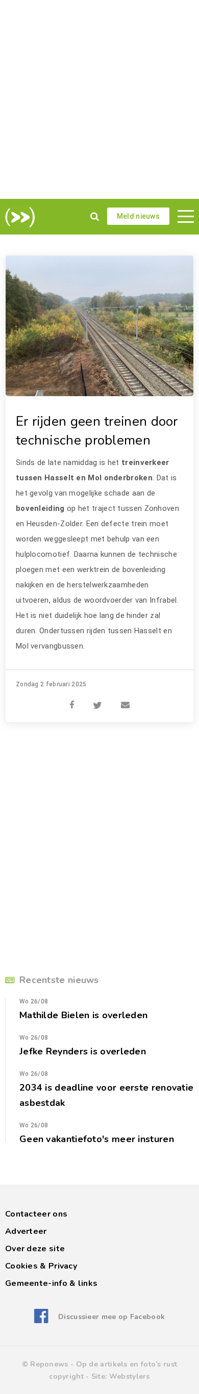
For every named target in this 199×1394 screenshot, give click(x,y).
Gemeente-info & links (51, 1283)
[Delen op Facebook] (71, 699)
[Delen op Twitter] (97, 699)
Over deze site (35, 1248)
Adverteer (26, 1231)
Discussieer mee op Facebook (111, 1317)
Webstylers (129, 1376)
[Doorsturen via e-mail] (125, 699)
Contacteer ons (36, 1214)
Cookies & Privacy (41, 1266)
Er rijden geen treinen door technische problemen (97, 430)
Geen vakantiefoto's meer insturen (96, 1139)
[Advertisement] (99, 99)
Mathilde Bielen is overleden (83, 1015)
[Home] (18, 217)
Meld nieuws (138, 216)
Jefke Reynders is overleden (82, 1051)
